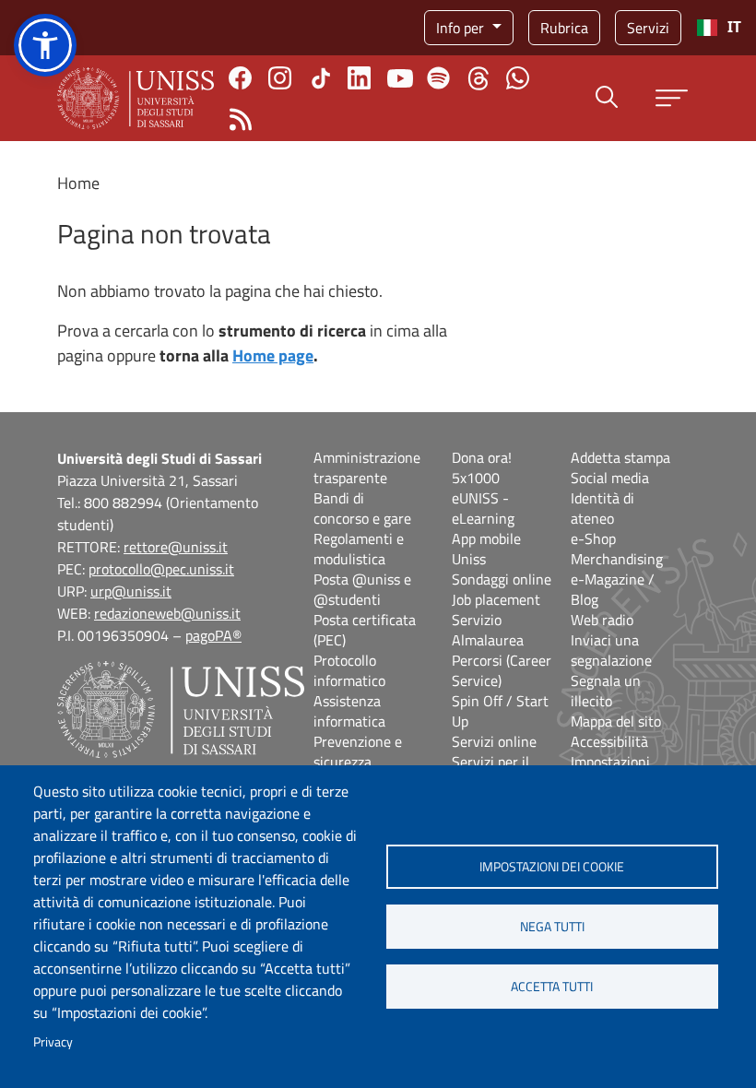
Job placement (496, 599)
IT (734, 27)
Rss (240, 119)
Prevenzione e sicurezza (357, 751)
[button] (45, 45)
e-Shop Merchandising (617, 548)
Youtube (400, 78)
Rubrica (564, 28)
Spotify (438, 77)
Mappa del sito (616, 721)
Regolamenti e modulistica (358, 548)
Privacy (53, 1042)
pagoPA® (213, 635)
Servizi (648, 28)
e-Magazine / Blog (613, 589)
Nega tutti (552, 926)
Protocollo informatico (349, 670)
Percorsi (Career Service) (501, 670)
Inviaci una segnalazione (611, 650)
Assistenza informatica (349, 711)
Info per (462, 28)
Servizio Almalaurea (488, 629)
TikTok (321, 78)
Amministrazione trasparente (366, 467)
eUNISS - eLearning (483, 508)
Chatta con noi (517, 77)
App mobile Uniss (486, 548)
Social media (610, 477)
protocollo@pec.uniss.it (161, 569)
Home (78, 183)
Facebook (240, 77)
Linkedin (359, 77)
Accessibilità (609, 741)
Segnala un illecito (606, 690)
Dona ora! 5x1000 (482, 467)
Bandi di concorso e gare (362, 508)
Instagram (279, 77)
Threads (478, 78)
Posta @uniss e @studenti (362, 589)
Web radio (602, 619)
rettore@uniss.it (176, 547)
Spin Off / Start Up (500, 711)
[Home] (135, 98)
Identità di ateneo (602, 508)
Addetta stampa (620, 457)
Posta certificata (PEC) (364, 629)
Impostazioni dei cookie (551, 866)
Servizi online (494, 741)
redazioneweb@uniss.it (167, 613)
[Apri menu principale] (671, 98)
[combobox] (718, 27)
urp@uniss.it (130, 591)
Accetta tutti (552, 986)
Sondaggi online (501, 579)
